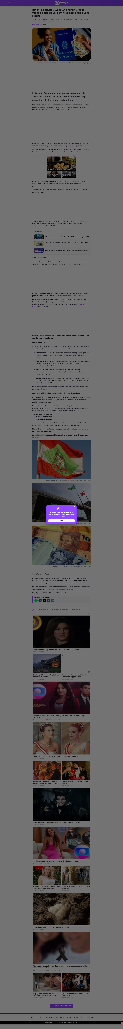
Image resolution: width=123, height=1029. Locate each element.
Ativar (61, 520)
